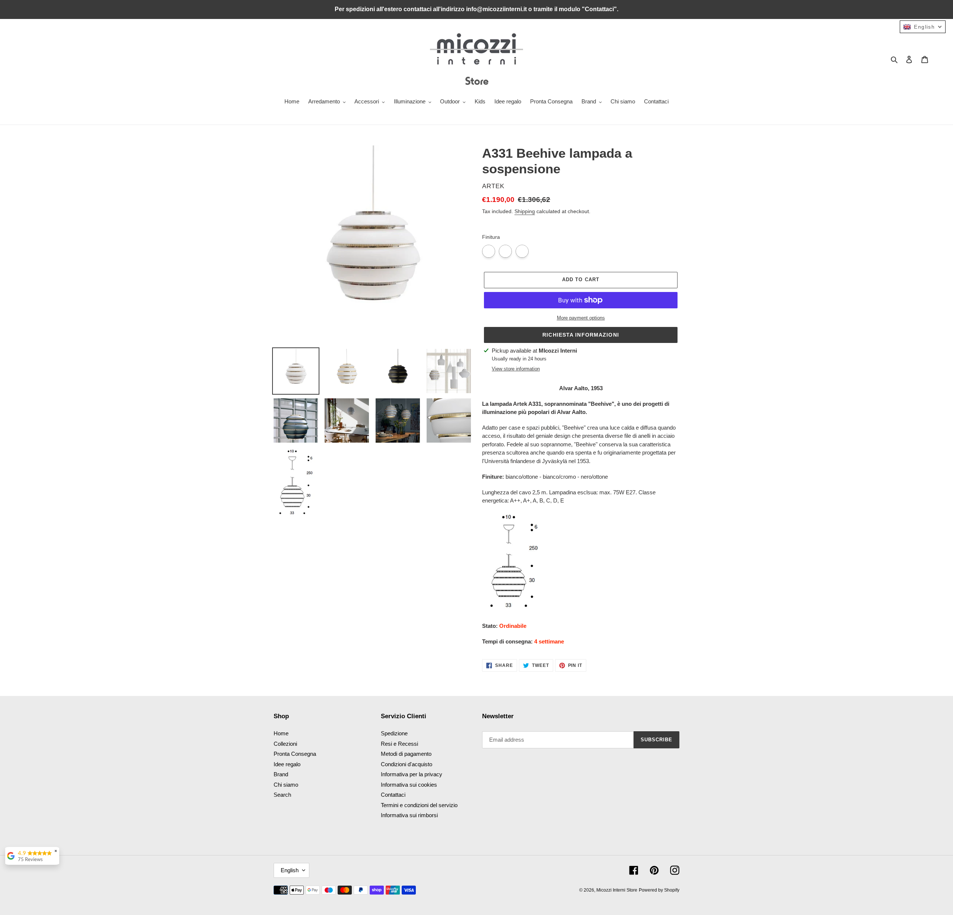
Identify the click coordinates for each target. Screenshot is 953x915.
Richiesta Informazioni (580, 335)
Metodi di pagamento (406, 754)
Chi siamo (286, 784)
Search (282, 795)
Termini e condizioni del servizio (419, 805)
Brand (281, 774)
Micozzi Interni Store (616, 890)
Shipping (524, 211)
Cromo (488, 251)
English (290, 870)
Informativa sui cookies (409, 784)
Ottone (505, 251)
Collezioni (285, 744)
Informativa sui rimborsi (409, 815)
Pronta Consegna (295, 754)
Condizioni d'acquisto (406, 764)
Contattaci (393, 795)
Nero (522, 251)
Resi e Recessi (399, 744)
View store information (516, 369)
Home (281, 733)
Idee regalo (287, 764)
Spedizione (394, 733)
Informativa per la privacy (411, 774)
